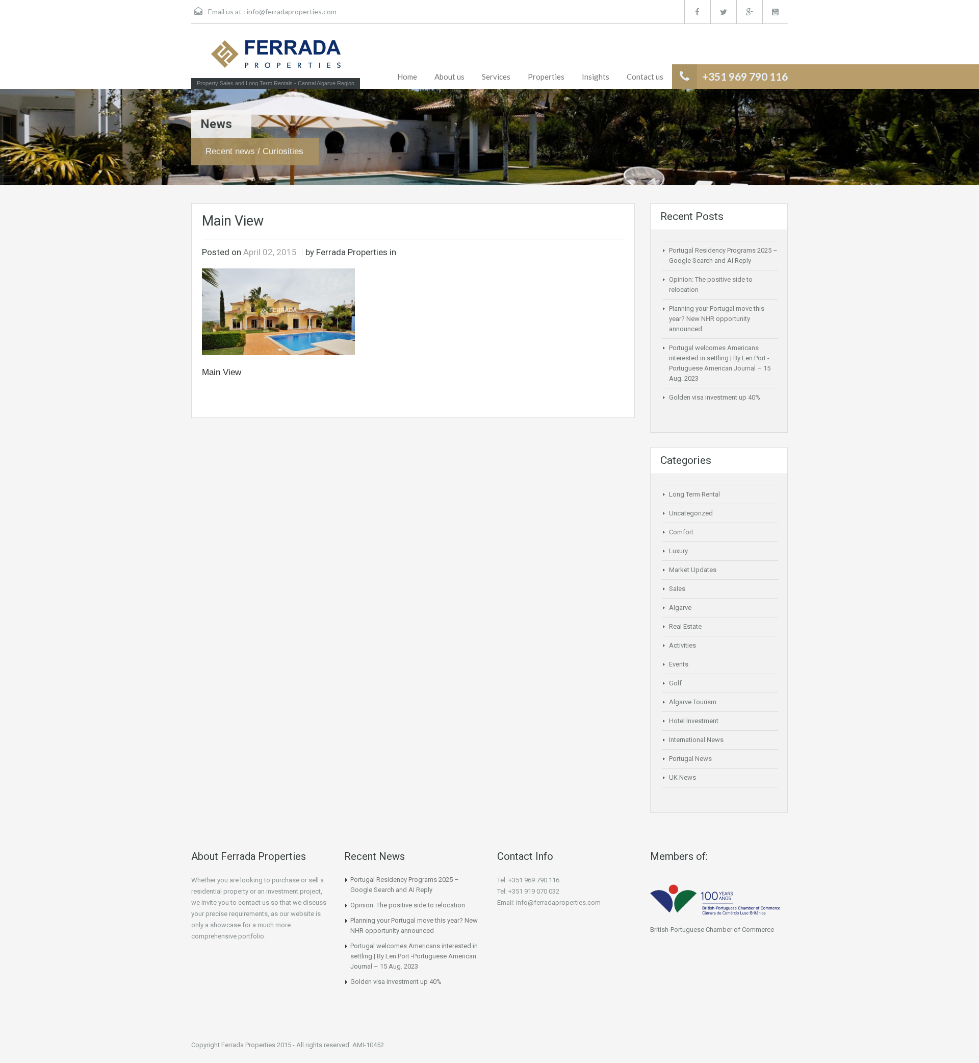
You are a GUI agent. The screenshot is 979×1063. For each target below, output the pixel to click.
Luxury (678, 551)
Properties (546, 76)
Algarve (680, 607)
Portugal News (690, 758)
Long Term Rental (694, 494)
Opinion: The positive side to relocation (407, 905)
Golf (675, 683)
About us (449, 76)
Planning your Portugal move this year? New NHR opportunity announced (716, 319)
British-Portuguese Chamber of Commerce (712, 929)
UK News (682, 777)
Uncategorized (691, 513)
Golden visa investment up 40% (714, 397)
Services (496, 76)
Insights (595, 76)
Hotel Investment (693, 721)
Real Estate (685, 626)
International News (696, 740)
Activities (682, 645)
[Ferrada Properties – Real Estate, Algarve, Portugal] (276, 57)
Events (678, 664)
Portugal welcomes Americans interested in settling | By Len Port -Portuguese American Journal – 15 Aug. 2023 (414, 956)
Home (407, 76)
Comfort (681, 532)
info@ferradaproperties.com (292, 11)
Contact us (645, 76)
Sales (677, 588)
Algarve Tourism (692, 702)
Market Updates (692, 570)
